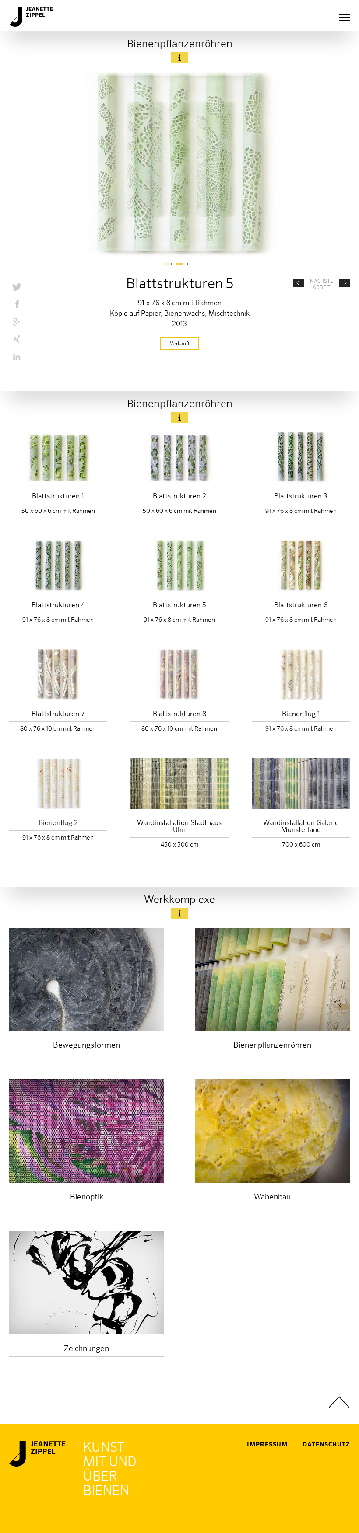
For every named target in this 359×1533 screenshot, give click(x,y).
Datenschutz (326, 1445)
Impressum (267, 1445)
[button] (17, 287)
